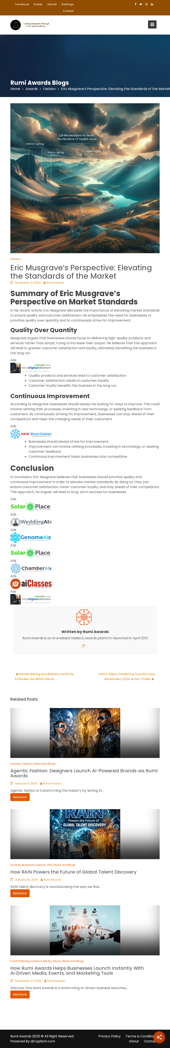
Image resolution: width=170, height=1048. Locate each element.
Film (49, 865)
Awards (15, 764)
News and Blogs (45, 764)
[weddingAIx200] (31, 522)
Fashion (15, 259)
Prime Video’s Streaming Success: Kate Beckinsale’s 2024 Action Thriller (127, 676)
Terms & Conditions (142, 1036)
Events (38, 4)
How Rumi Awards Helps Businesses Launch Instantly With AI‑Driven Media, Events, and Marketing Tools (77, 970)
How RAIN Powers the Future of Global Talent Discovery (73, 872)
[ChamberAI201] (31, 568)
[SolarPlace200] (31, 506)
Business (28, 865)
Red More (20, 797)
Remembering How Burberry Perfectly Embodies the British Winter (44, 676)
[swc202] (31, 433)
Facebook (22, 4)
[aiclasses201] (31, 583)
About (134, 1041)
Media (47, 961)
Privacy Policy (109, 1036)
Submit (52, 4)
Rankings (67, 4)
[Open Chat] (159, 1037)
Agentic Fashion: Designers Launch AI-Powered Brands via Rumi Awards (84, 773)
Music (57, 961)
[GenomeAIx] (31, 537)
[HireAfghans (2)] (31, 367)
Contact (68, 11)
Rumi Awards (55, 283)
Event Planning (20, 961)
